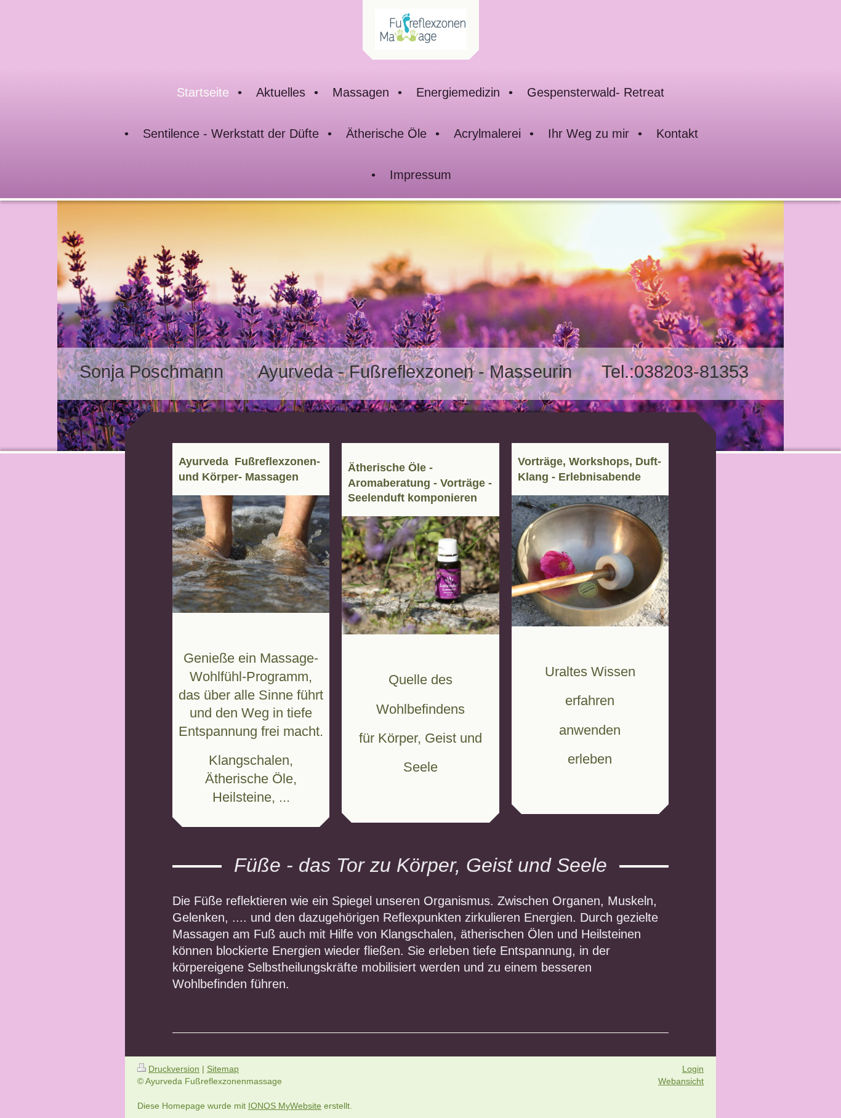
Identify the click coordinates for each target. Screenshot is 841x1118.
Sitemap (223, 1069)
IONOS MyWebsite (284, 1106)
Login (693, 1069)
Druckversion (173, 1069)
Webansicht (681, 1081)
